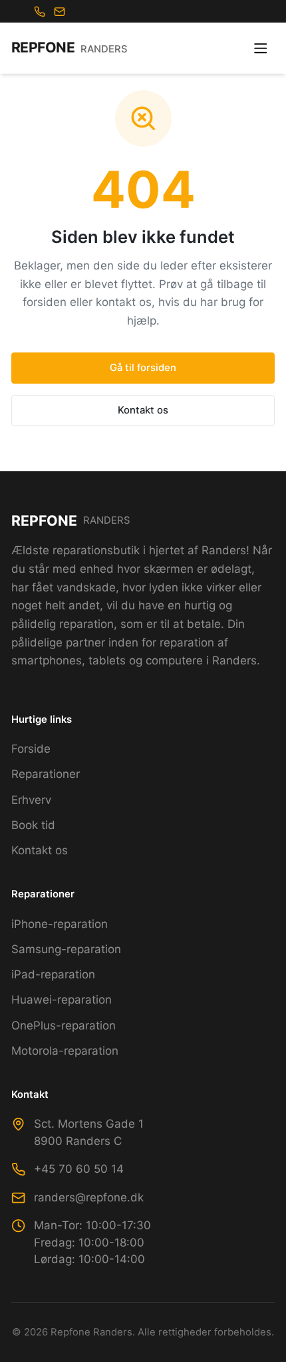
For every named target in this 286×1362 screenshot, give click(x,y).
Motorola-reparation (64, 1050)
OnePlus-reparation (63, 1025)
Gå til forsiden (143, 368)
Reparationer (45, 774)
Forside (31, 748)
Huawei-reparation (61, 999)
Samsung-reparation (66, 949)
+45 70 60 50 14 (79, 1168)
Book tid (33, 825)
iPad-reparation (53, 974)
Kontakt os (143, 410)
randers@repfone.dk (89, 1197)
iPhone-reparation (59, 924)
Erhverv (31, 799)
